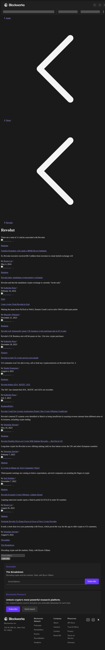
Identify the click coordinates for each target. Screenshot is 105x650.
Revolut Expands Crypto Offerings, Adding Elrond (21, 495)
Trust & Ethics (73, 627)
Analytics (37, 642)
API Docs (71, 623)
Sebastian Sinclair (11, 425)
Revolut (9, 223)
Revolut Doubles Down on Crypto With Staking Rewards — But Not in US (32, 441)
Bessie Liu (8, 261)
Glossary (71, 642)
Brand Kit (57, 635)
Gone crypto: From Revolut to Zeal (15, 304)
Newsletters (38, 630)
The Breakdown (7, 545)
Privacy (70, 631)
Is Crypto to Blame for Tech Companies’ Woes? (20, 468)
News (8, 120)
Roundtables (39, 638)
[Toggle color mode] (100, 5)
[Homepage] (14, 5)
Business (4, 246)
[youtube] (88, 619)
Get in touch (30, 609)
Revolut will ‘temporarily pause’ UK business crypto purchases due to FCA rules (33, 331)
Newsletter (5, 540)
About (56, 623)
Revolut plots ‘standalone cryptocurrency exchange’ (22, 277)
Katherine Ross (10, 288)
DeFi (3, 299)
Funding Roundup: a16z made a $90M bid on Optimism (23, 251)
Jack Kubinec (9, 478)
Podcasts (37, 625)
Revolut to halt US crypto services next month (19, 358)
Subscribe (91, 581)
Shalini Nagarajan (11, 368)
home (8, 18)
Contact (57, 631)
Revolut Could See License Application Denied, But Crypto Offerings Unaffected (34, 411)
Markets (4, 463)
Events (36, 634)
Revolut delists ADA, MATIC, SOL (15, 384)
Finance (4, 353)
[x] (98, 619)
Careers (57, 627)
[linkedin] (93, 619)
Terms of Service (71, 636)
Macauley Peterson (11, 314)
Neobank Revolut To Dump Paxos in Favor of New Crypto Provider (29, 521)
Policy (10, 406)
